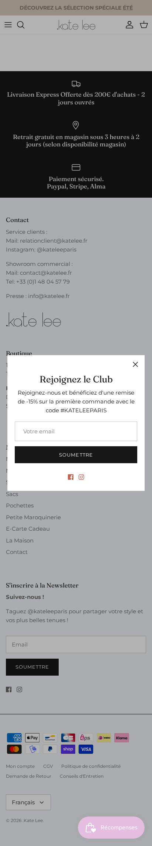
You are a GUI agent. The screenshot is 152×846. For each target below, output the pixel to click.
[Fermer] (135, 364)
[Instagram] (81, 477)
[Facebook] (70, 477)
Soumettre (76, 455)
